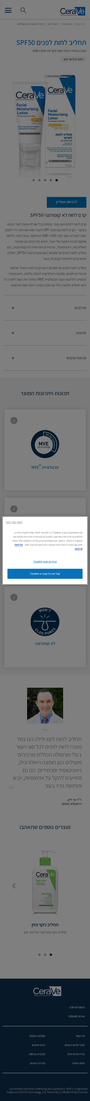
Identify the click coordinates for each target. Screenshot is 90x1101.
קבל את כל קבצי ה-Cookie (45, 574)
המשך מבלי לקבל (14, 522)
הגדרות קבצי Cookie (45, 561)
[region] (45, 550)
